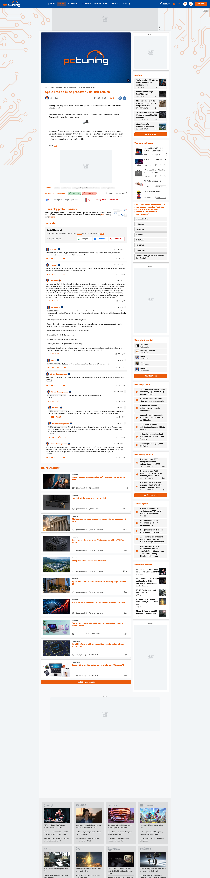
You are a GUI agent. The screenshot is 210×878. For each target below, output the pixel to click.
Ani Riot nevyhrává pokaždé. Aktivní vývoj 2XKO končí (88, 833)
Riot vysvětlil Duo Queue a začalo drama (151, 826)
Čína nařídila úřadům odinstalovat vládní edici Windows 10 (98, 665)
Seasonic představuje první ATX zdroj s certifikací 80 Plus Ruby (98, 541)
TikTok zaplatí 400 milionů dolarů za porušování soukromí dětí (98, 478)
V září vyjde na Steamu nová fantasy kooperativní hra (147, 601)
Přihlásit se (200, 4)
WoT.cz (138, 595)
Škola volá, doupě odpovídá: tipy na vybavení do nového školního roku (97, 624)
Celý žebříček (151, 376)
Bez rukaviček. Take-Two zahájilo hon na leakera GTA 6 (88, 840)
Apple (52, 87)
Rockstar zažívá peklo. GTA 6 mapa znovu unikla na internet (56, 840)
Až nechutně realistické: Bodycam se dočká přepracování (121, 833)
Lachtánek (54, 281)
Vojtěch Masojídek (80, 488)
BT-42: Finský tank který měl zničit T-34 (146, 591)
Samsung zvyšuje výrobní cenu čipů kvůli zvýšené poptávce (98, 602)
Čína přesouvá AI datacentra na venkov (89, 561)
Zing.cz (138, 607)
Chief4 (53, 360)
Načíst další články (86, 682)
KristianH (53, 249)
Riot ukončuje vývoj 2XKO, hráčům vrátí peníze (152, 840)
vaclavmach (55, 307)
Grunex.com (140, 574)
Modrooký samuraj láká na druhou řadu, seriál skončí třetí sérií (88, 826)
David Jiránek (79, 634)
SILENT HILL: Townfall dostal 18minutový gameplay (118, 840)
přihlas (79, 233)
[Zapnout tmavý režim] (191, 4)
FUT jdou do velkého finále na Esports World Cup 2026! (147, 570)
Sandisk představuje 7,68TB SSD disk (89, 498)
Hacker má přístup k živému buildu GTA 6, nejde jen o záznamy (120, 826)
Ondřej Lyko (78, 655)
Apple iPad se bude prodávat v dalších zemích (79, 87)
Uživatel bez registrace (58, 374)
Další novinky (151, 134)
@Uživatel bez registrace (57, 395)
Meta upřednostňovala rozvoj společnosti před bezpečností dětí (99, 520)
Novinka (59, 87)
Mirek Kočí (54, 98)
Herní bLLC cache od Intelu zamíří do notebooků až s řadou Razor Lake (98, 645)
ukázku (52, 217)
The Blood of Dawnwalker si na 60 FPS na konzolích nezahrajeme (56, 833)
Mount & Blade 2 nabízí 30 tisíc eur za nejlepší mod (146, 612)
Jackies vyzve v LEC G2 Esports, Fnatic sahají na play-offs (151, 833)
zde (102, 215)
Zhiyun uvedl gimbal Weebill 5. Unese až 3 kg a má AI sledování (153, 870)
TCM (55, 145)
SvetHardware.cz (142, 586)
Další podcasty (151, 495)
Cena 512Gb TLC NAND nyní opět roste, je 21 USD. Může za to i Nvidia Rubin (147, 580)
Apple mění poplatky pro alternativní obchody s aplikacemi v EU (99, 582)
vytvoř (102, 233)
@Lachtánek (53, 311)
